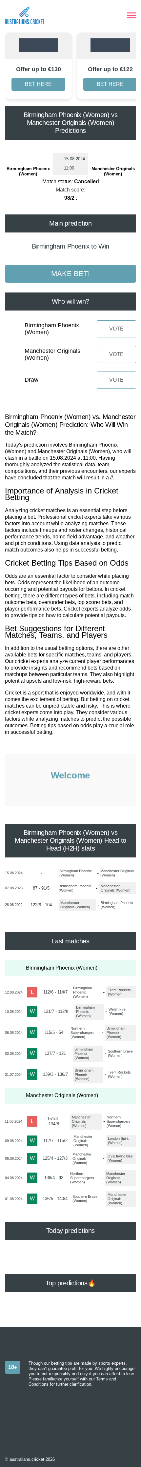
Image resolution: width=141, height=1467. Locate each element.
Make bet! (70, 274)
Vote (116, 329)
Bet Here (38, 84)
